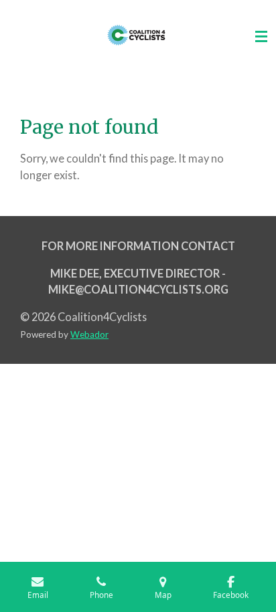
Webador (89, 334)
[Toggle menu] (261, 37)
